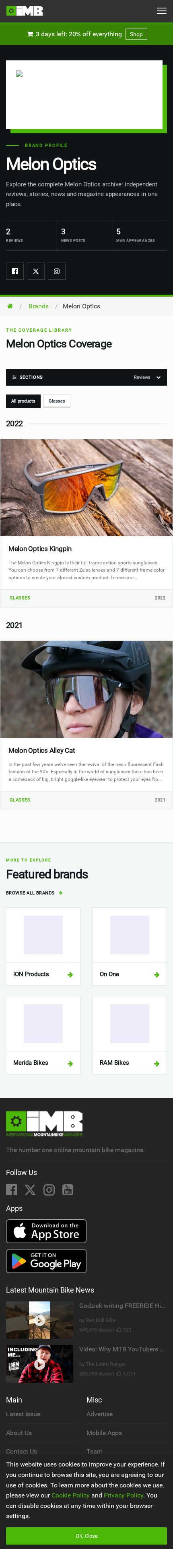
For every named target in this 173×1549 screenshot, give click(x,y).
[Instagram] (57, 271)
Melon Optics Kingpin (40, 549)
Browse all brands (31, 893)
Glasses (57, 401)
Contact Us (21, 1451)
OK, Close (87, 1536)
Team (94, 1451)
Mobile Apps (104, 1433)
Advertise (99, 1414)
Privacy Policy (123, 1495)
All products (23, 401)
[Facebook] (15, 271)
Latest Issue (23, 1414)
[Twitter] (36, 271)
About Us (19, 1433)
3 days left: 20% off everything (88, 34)
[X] (31, 1192)
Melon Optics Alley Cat (41, 750)
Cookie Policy (70, 1495)
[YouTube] (67, 1192)
